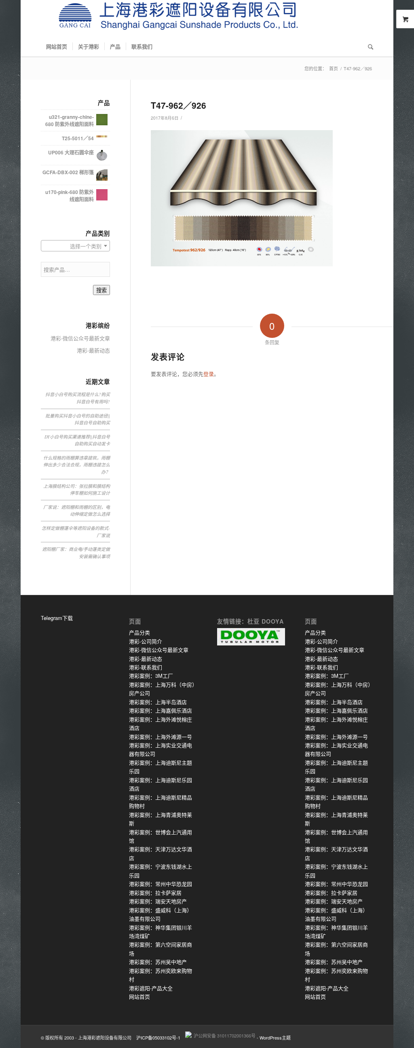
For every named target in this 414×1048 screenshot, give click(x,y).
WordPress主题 (275, 1037)
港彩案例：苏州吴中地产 (158, 962)
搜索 (101, 290)
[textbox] (75, 246)
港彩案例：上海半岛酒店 (158, 702)
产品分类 (139, 632)
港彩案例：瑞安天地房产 (158, 901)
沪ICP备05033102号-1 (158, 1037)
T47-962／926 (178, 105)
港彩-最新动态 (93, 350)
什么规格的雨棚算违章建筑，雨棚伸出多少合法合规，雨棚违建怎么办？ (76, 465)
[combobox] (75, 245)
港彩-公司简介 (145, 641)
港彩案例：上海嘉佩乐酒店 (160, 710)
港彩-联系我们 (145, 667)
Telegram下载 (57, 618)
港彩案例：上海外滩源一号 (160, 736)
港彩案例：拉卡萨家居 (155, 892)
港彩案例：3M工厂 (151, 675)
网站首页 (139, 996)
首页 (333, 68)
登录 (208, 373)
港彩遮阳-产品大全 (151, 988)
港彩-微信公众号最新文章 (80, 338)
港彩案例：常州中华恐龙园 (160, 884)
